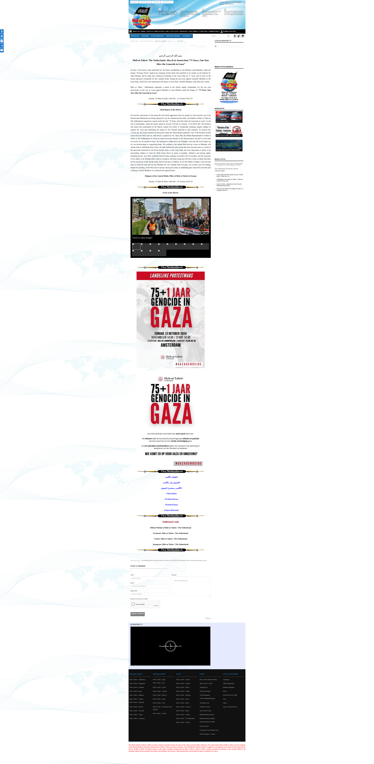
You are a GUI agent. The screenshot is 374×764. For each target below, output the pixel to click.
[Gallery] (242, 37)
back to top (208, 618)
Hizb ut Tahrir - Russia (182, 710)
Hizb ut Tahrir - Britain (182, 687)
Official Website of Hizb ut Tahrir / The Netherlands (170, 528)
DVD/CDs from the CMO (230, 695)
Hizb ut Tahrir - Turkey (136, 714)
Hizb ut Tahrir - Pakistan (136, 699)
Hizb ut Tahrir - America (183, 679)
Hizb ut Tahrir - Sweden (183, 714)
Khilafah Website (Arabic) (207, 714)
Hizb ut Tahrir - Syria (159, 703)
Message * (174, 575)
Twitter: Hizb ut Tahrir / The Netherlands (170, 539)
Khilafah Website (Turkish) (207, 722)
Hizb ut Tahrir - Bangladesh (137, 683)
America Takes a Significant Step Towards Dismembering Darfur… (229, 184)
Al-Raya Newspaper (157, 36)
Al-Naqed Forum (204, 703)
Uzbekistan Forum (205, 707)
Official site (135, 36)
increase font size (175, 40)
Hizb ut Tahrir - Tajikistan (137, 702)
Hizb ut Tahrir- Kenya (136, 691)
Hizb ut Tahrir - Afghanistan (137, 679)
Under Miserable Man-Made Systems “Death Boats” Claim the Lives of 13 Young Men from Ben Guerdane (190, 14)
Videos (225, 703)
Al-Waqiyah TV (187, 36)
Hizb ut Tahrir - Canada (182, 691)
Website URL (134, 591)
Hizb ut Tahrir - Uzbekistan (137, 718)
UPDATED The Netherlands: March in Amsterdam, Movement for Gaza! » (189, 560)
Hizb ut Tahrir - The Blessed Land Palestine (162, 708)
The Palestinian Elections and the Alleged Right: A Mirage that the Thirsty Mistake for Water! (168, 13)
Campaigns (145, 36)
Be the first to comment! (160, 41)
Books (224, 691)
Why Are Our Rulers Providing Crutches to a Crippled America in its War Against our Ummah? (233, 13)
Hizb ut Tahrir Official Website (208, 679)
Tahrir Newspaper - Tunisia (207, 734)
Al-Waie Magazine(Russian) (207, 698)
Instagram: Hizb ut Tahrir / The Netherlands (170, 544)
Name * (132, 575)
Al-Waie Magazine (205, 695)
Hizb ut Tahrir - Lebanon (160, 691)
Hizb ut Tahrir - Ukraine (183, 722)
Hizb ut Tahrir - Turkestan (137, 710)
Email (181, 41)
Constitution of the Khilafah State (209, 730)
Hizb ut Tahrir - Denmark (183, 695)
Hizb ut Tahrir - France (182, 699)
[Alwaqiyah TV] (238, 37)
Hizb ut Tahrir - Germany (183, 707)
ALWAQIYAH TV (136, 624)
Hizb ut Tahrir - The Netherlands (185, 718)
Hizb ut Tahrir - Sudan (159, 699)
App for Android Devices (230, 707)
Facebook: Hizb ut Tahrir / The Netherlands (170, 533)
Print (178, 41)
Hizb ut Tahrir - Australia (183, 683)
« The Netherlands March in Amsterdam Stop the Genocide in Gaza (156, 560)
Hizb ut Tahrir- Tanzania (136, 707)
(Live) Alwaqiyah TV (223, 41)
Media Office (220, 159)
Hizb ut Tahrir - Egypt (159, 679)
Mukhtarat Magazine (173, 36)
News (224, 699)
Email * (132, 583)
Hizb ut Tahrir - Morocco (160, 695)
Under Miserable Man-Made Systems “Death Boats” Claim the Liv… (230, 175)
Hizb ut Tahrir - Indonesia (137, 687)
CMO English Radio (228, 683)
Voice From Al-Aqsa (205, 710)
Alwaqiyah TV (204, 687)
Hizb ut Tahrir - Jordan (159, 687)
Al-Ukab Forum (204, 726)
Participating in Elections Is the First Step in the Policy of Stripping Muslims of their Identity (211, 14)
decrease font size (173, 40)
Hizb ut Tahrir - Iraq (158, 683)
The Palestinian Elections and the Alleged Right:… (226, 170)
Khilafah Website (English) (207, 718)
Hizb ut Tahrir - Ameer (206, 683)
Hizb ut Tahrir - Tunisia (159, 713)
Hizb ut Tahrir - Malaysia (137, 695)
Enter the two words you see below (139, 599)
